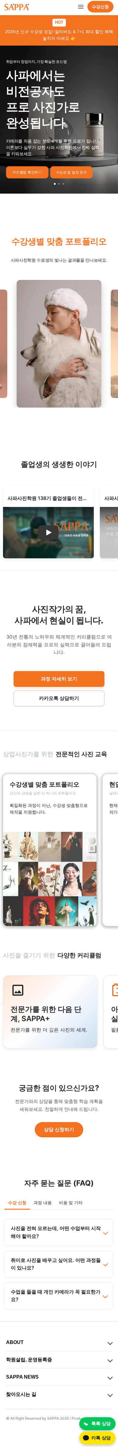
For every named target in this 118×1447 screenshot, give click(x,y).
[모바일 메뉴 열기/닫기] (80, 6)
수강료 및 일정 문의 (71, 172)
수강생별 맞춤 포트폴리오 (59, 241)
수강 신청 (17, 1202)
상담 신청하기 (59, 1129)
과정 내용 (43, 1202)
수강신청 (100, 6)
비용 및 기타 (71, 1202)
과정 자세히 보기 (59, 679)
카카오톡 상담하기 (59, 698)
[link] (50, 850)
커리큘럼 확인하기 (26, 172)
